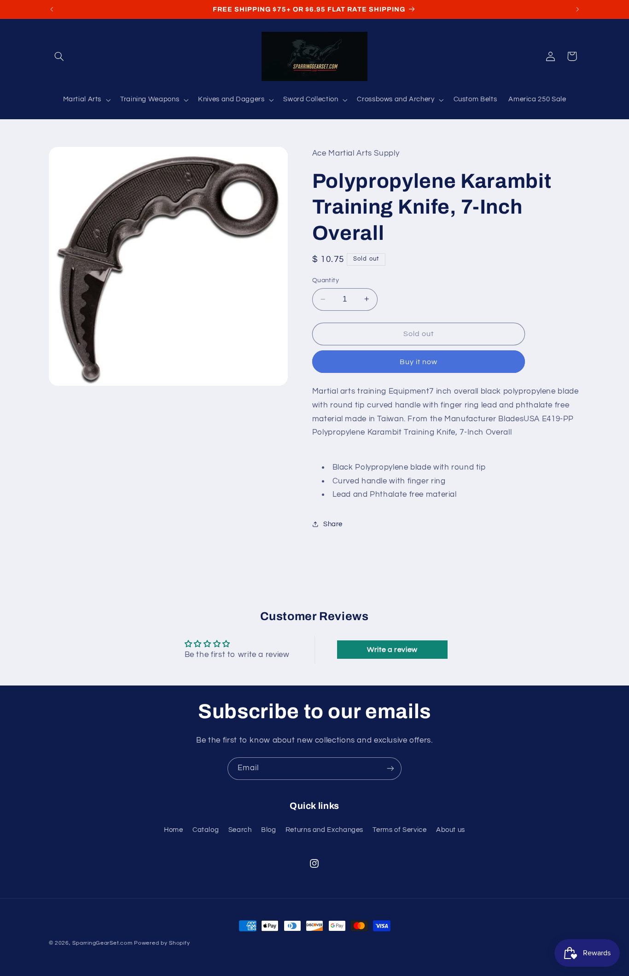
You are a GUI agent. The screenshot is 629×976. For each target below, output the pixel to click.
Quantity (325, 280)
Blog (268, 829)
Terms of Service (399, 829)
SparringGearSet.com (102, 943)
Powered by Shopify (162, 943)
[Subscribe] (390, 768)
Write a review (392, 649)
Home (173, 829)
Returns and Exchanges (324, 829)
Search (240, 829)
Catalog (205, 829)
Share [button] (333, 524)
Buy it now (419, 361)
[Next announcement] (577, 9)
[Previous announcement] (51, 9)
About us (450, 829)
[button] (59, 56)
